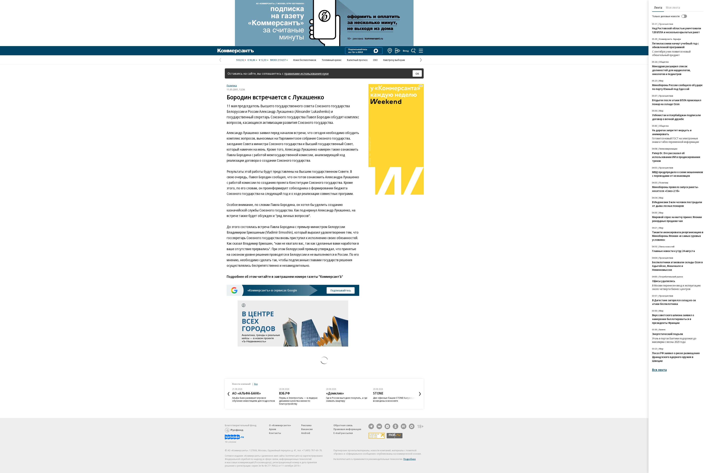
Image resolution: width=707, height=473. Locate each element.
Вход (406, 50)
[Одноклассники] (395, 426)
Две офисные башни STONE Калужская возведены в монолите (394, 399)
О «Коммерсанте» (280, 425)
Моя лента (673, 8)
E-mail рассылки (343, 433)
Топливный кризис (332, 60)
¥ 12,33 (262, 60)
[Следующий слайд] (420, 394)
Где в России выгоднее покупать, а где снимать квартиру (346, 399)
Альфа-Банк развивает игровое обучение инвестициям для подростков (253, 399)
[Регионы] (390, 50)
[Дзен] (387, 426)
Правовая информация (347, 429)
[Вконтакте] (379, 426)
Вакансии (307, 429)
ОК (417, 73)
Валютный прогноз (357, 60)
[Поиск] (413, 50)
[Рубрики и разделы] (421, 50)
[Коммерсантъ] (235, 50)
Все (256, 383)
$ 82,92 (240, 60)
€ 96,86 (251, 60)
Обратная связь (343, 425)
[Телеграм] (371, 426)
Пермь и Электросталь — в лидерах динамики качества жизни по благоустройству (298, 400)
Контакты (275, 433)
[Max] (411, 426)
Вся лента (659, 370)
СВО (375, 60)
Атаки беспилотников (304, 60)
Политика (232, 85)
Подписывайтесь (340, 290)
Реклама (306, 425)
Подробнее (409, 459)
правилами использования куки (306, 73)
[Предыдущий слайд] (228, 394)
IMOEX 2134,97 (278, 60)
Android (305, 433)
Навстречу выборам (394, 60)
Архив (272, 429)
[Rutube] (403, 426)
